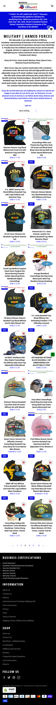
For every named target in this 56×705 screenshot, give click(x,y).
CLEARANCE (8, 645)
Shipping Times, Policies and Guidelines (18, 621)
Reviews (6, 653)
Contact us (7, 594)
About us (6, 590)
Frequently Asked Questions (14, 656)
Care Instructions (10, 605)
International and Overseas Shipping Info (19, 601)
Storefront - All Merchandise (14, 641)
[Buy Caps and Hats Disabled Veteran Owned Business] (28, 5)
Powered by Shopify (41, 686)
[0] (51, 29)
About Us (6, 633)
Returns (6, 598)
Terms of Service (9, 617)
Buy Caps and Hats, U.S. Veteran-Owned (21, 686)
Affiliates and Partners (12, 649)
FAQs (5, 613)
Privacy (6, 609)
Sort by (28, 106)
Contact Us (7, 637)
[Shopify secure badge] (9, 692)
